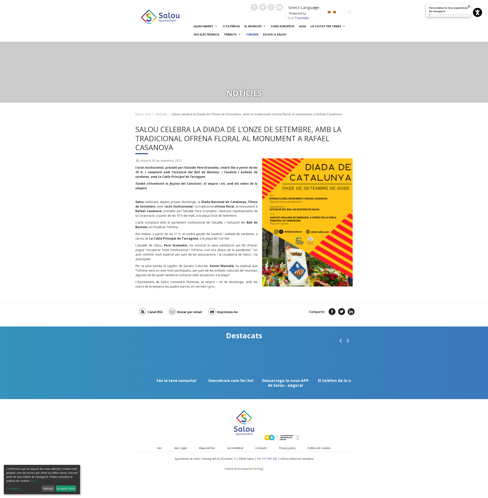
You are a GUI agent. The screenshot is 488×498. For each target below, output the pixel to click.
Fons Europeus (282, 26)
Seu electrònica (206, 34)
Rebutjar (48, 488)
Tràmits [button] (230, 34)
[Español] (334, 12)
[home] (160, 16)
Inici (148, 114)
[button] (340, 340)
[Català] (329, 12)
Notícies (161, 114)
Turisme (252, 34)
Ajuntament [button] (204, 26)
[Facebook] (332, 311)
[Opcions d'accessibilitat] (477, 12)
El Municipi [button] (253, 26)
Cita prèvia (231, 26)
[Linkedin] (351, 311)
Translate (302, 18)
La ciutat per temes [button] (326, 26)
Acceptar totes (66, 488)
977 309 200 (269, 458)
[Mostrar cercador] (349, 12)
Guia (302, 26)
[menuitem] (329, 12)
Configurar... (13, 488)
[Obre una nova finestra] (254, 7)
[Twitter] (341, 311)
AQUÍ (34, 481)
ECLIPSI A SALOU (274, 34)
